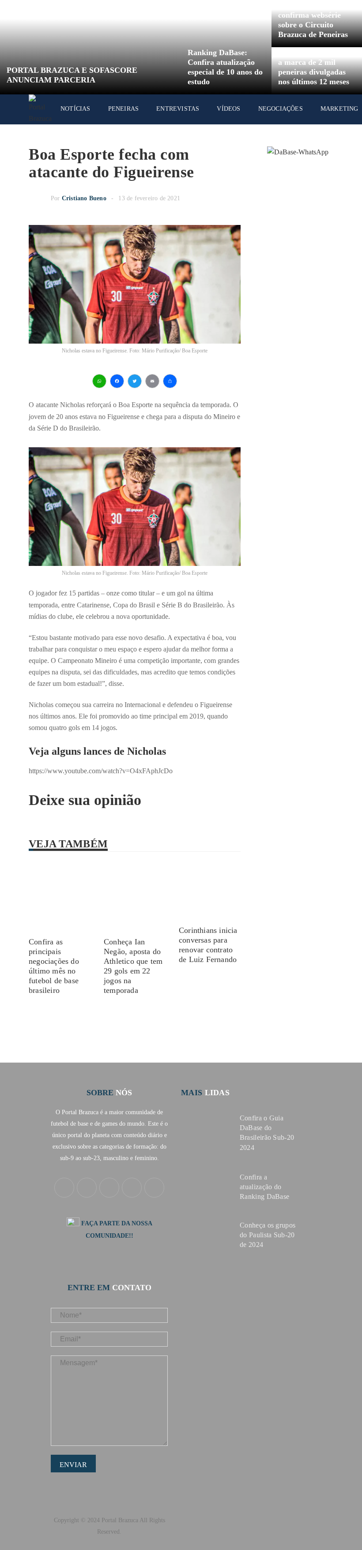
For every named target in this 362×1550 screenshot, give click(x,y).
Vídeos (228, 108)
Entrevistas (177, 108)
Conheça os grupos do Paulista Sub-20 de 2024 (267, 1234)
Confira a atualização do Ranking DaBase (264, 1186)
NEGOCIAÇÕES (280, 108)
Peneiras (123, 108)
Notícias (75, 108)
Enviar (73, 1464)
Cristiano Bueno (84, 198)
